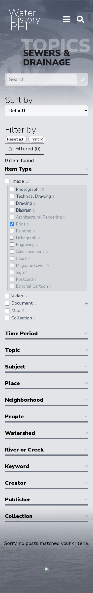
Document (22, 303)
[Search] (82, 79)
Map (15, 310)
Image (17, 181)
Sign (20, 272)
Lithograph (26, 238)
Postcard (24, 279)
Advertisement (30, 251)
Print (21, 224)
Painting (23, 231)
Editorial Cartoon (32, 286)
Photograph (27, 189)
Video (17, 296)
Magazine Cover (30, 265)
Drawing (24, 203)
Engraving (25, 245)
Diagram (23, 210)
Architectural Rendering (39, 217)
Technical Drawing (33, 196)
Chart (21, 258)
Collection (21, 318)
